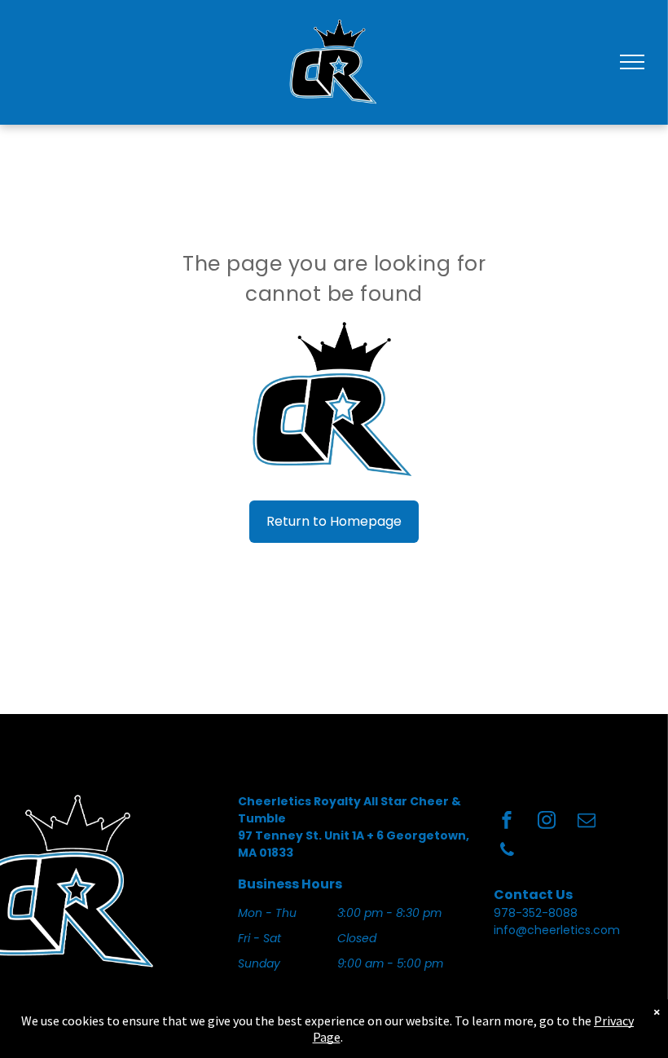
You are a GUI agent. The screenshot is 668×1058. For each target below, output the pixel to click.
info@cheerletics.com (557, 930)
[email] (587, 822)
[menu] (632, 62)
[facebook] (507, 822)
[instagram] (547, 822)
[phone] (507, 852)
